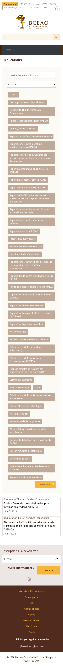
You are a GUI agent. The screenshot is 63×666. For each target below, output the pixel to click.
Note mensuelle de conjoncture (25, 421)
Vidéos (31, 614)
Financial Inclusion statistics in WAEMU (29, 121)
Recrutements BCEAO (38, 4)
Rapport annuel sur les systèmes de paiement (27, 222)
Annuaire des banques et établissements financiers (29, 468)
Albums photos (31, 609)
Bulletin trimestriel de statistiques (26, 451)
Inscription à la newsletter (20, 551)
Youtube (30, 579)
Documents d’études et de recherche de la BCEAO (30, 442)
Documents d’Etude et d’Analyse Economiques (25, 112)
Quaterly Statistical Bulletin (23, 128)
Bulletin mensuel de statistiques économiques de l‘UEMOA (25, 360)
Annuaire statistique (19, 387)
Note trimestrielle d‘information (25, 254)
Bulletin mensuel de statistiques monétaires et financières (31, 397)
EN (56, 8)
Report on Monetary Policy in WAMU (28, 179)
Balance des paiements (21, 380)
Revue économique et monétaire (26, 477)
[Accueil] (31, 22)
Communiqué (10, 4)
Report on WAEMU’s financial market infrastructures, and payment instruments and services (30, 198)
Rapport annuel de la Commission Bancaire (31, 136)
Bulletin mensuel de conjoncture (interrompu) (25, 349)
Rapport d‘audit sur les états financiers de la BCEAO (31, 278)
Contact (48, 570)
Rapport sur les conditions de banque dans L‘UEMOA (31, 296)
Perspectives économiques (23, 238)
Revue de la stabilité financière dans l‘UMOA (31, 287)
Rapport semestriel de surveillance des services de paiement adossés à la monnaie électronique (31, 158)
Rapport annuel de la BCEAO (24, 231)
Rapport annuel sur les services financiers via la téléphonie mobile (30, 211)
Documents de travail (20, 458)
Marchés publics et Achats (31, 591)
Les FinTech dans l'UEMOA (37, 8)
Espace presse (31, 597)
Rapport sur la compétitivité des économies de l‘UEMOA (31, 315)
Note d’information (19, 414)
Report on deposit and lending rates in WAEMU (29, 170)
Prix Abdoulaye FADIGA (14, 8)
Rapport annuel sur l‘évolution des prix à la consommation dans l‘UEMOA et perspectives (31, 265)
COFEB (53, 4)
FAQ (31, 603)
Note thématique (18, 331)
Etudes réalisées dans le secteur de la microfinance (28, 431)
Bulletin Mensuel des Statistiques (26, 406)
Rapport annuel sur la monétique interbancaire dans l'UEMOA (26, 146)
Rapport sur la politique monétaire (26, 324)
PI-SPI (23, 4)
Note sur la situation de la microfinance (29, 339)
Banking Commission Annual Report (27, 102)
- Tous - (13, 94)
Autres (37, 387)
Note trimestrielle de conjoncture (26, 246)
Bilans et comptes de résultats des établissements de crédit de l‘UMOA (27, 370)
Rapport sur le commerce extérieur (27, 305)
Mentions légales (31, 620)
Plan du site (31, 626)
